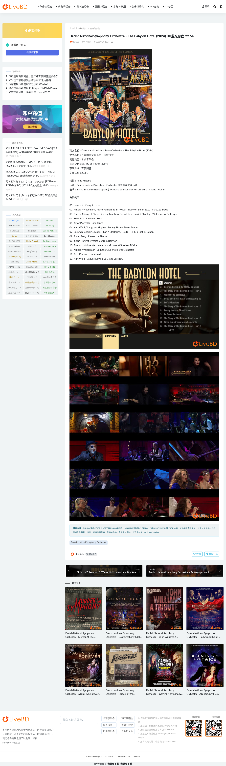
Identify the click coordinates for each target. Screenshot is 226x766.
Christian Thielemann (32, 231)
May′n (32, 252)
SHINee (32, 257)
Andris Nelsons (32, 221)
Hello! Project (32, 241)
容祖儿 (49, 272)
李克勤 (32, 277)
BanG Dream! (32, 226)
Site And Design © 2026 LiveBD (100, 757)
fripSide (14, 241)
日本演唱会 (82, 6)
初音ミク (49, 267)
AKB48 (14, 221)
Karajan (14, 246)
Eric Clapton (49, 236)
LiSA (32, 246)
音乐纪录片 (138, 6)
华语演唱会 (46, 6)
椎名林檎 (14, 282)
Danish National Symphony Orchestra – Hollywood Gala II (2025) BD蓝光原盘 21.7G (202, 637)
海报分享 (213, 554)
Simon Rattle (49, 257)
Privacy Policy (123, 757)
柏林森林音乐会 (50, 278)
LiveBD (76, 42)
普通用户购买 (18, 45)
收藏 (198, 554)
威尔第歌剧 (32, 272)
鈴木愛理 (49, 293)
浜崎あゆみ (14, 288)
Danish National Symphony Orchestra (101, 150)
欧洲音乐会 (32, 282)
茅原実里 (14, 293)
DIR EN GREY (32, 236)
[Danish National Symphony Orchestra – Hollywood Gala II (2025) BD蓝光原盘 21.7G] (205, 608)
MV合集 (154, 6)
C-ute (14, 231)
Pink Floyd (14, 257)
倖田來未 (32, 267)
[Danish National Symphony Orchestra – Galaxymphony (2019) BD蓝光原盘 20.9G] (124, 608)
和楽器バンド (14, 273)
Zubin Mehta (32, 262)
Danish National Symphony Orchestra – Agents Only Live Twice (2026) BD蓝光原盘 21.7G (204, 694)
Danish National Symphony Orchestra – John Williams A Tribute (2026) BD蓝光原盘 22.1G (164, 637)
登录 (207, 6)
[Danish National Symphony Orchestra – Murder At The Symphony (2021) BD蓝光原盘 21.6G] (83, 608)
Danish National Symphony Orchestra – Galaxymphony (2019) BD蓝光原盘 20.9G (124, 637)
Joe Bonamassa (49, 241)
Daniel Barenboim (14, 236)
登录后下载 (32, 52)
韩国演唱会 (101, 6)
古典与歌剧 (119, 6)
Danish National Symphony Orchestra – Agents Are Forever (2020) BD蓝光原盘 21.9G (81, 694)
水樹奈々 (49, 282)
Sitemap (136, 757)
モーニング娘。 (50, 262)
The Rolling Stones (14, 262)
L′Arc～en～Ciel (50, 247)
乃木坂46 (14, 267)
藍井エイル (32, 293)
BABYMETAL (14, 226)
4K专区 (169, 6)
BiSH (49, 226)
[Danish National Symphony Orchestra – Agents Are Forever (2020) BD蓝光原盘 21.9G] (83, 665)
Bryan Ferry (80, 236)
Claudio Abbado (50, 231)
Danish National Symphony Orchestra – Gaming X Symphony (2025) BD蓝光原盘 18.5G (163, 694)
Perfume (49, 252)
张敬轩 (14, 277)
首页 (84, 28)
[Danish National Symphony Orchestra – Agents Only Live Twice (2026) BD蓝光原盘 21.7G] (205, 665)
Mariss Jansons (14, 252)
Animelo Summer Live (49, 221)
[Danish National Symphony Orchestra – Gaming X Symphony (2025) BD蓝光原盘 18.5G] (164, 665)
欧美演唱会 (64, 6)
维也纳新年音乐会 (50, 288)
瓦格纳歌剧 (32, 288)
